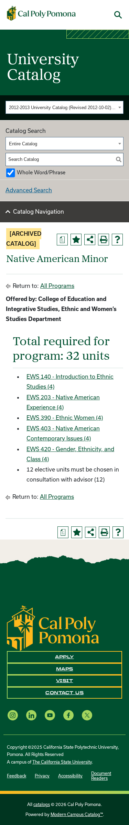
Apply (64, 656)
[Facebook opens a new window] (68, 715)
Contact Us (64, 692)
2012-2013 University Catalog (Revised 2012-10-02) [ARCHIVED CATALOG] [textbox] (62, 107)
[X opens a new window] (87, 715)
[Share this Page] (89, 239)
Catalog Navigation (38, 211)
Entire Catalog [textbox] (23, 143)
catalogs (41, 804)
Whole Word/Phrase (41, 172)
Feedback (16, 775)
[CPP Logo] (53, 627)
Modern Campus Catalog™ (77, 814)
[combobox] (64, 107)
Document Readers (101, 775)
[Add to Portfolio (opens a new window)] (76, 239)
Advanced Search (29, 190)
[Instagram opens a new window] (13, 715)
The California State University (62, 761)
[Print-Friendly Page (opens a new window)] (103, 239)
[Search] (118, 159)
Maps (64, 669)
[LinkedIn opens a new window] (31, 715)
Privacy (42, 775)
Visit (64, 680)
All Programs (57, 285)
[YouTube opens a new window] (50, 715)
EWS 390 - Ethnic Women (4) (64, 417)
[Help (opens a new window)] (117, 239)
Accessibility (70, 775)
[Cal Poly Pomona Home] (41, 13)
